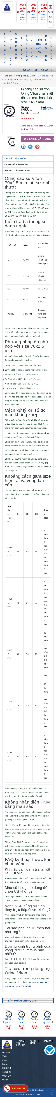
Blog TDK (46, 48)
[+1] (37, 146)
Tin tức (22, 48)
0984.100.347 (23, 7)
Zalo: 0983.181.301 (33, 17)
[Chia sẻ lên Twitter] (30, 146)
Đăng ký (46, 70)
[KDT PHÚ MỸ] (7, 6)
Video (32, 48)
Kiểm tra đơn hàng (39, 48)
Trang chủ (5, 48)
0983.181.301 (34, 7)
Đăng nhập (30, 70)
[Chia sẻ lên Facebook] (23, 146)
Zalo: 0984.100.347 (23, 17)
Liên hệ (51, 48)
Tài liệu (27, 48)
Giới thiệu (11, 48)
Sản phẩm (16, 46)
